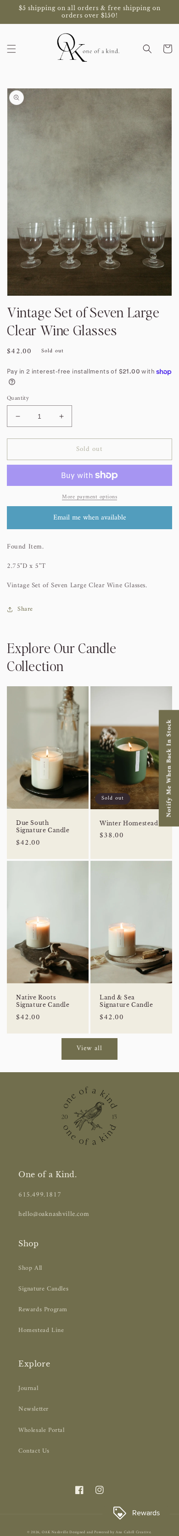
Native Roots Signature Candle (43, 1001)
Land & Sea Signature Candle (126, 1001)
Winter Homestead (129, 823)
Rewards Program (42, 1309)
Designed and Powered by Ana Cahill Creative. (110, 1532)
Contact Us (34, 1451)
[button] (11, 49)
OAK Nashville (55, 1532)
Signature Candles (43, 1289)
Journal (28, 1388)
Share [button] (25, 609)
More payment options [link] (89, 497)
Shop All (30, 1268)
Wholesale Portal (41, 1430)
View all (89, 1048)
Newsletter (33, 1409)
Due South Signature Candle (43, 826)
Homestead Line (41, 1330)
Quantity (18, 398)
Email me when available (89, 517)
